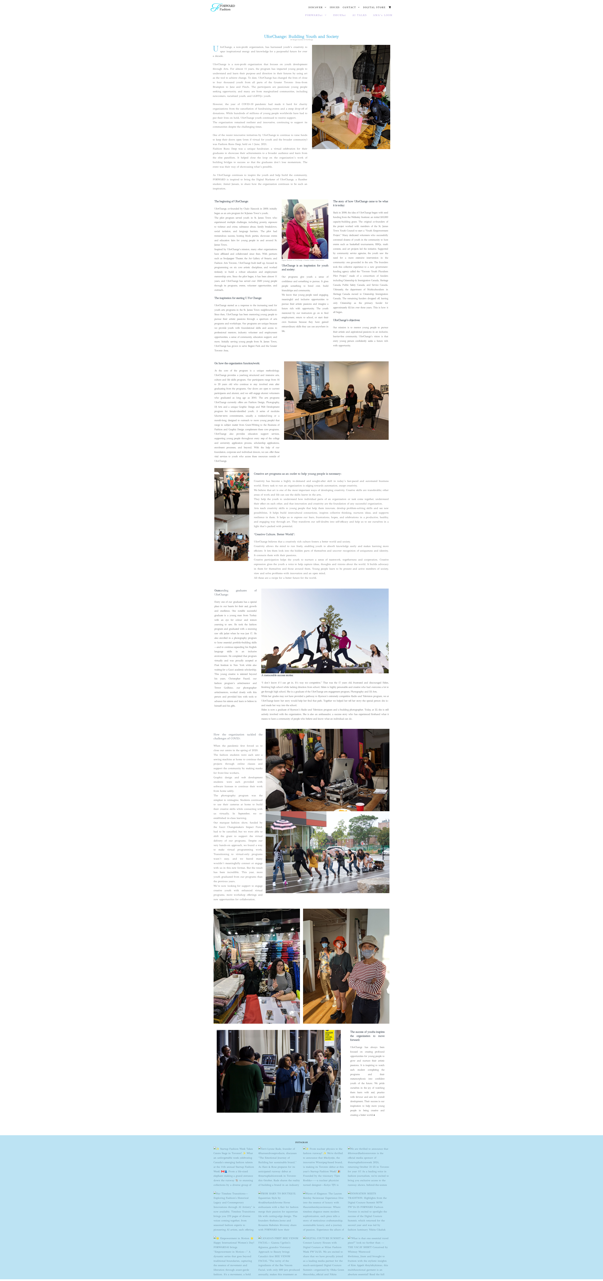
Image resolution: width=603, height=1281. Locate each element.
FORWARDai (314, 15)
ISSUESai (339, 15)
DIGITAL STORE (374, 7)
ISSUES (335, 7)
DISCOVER (315, 7)
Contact (349, 7)
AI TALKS (359, 15)
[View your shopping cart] (390, 7)
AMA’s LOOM (383, 15)
